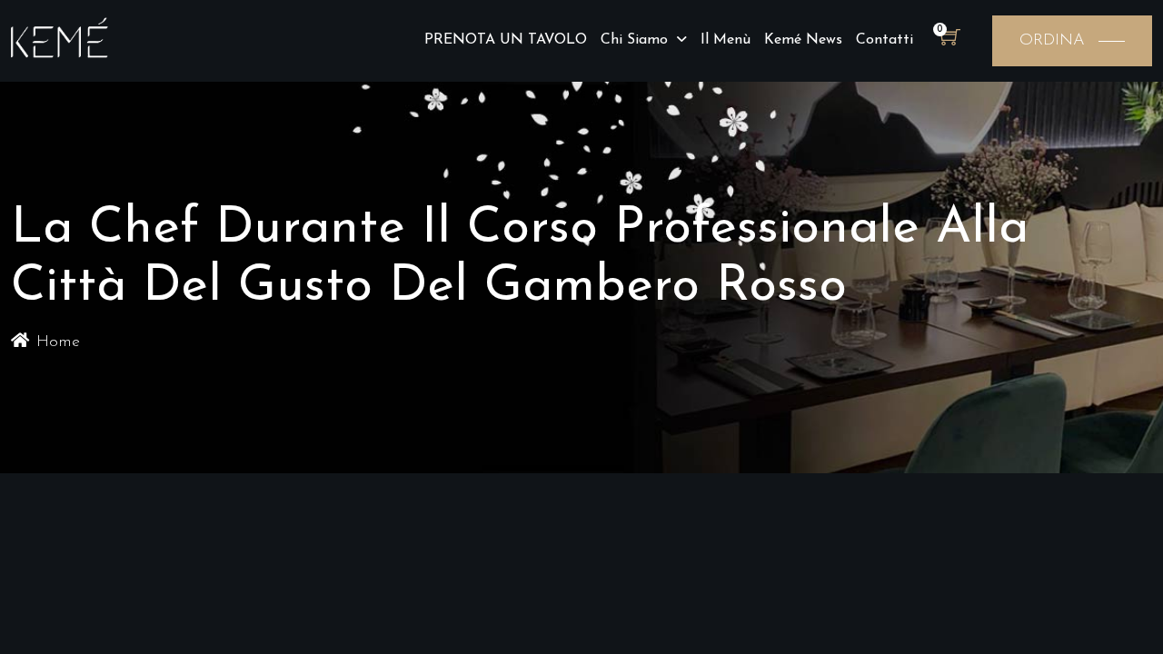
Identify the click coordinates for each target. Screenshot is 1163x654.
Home (58, 342)
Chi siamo (634, 40)
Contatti (884, 40)
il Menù (725, 40)
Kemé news (803, 40)
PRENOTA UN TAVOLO (505, 40)
